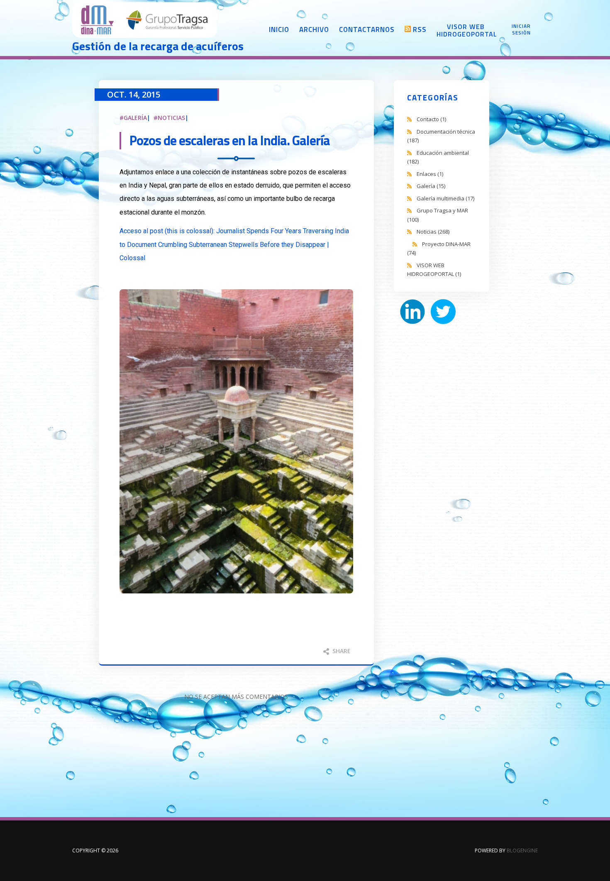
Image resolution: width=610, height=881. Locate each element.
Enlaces (430, 174)
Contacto (431, 119)
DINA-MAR (144, 20)
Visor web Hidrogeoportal (466, 30)
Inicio (279, 29)
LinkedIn (412, 311)
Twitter (443, 311)
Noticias (171, 118)
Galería (135, 118)
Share (341, 651)
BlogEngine (522, 850)
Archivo (314, 29)
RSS (420, 29)
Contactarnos (367, 29)
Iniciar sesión (521, 29)
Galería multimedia (445, 198)
